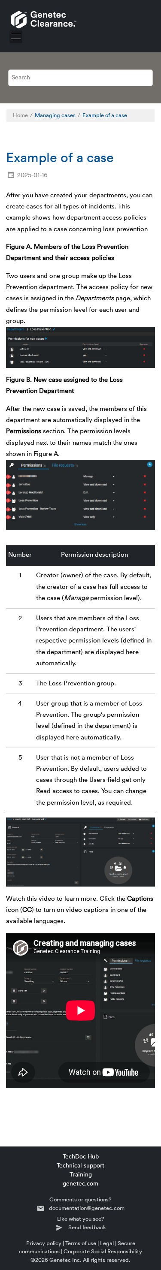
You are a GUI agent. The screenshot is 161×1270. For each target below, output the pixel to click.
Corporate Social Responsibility (103, 1251)
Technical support (80, 1166)
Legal (107, 1243)
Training (81, 1175)
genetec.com (80, 1184)
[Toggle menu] (15, 36)
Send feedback (87, 1227)
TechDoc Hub (81, 1157)
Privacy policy (43, 1243)
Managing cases (55, 115)
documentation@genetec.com (87, 1208)
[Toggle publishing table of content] (143, 115)
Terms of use (80, 1243)
